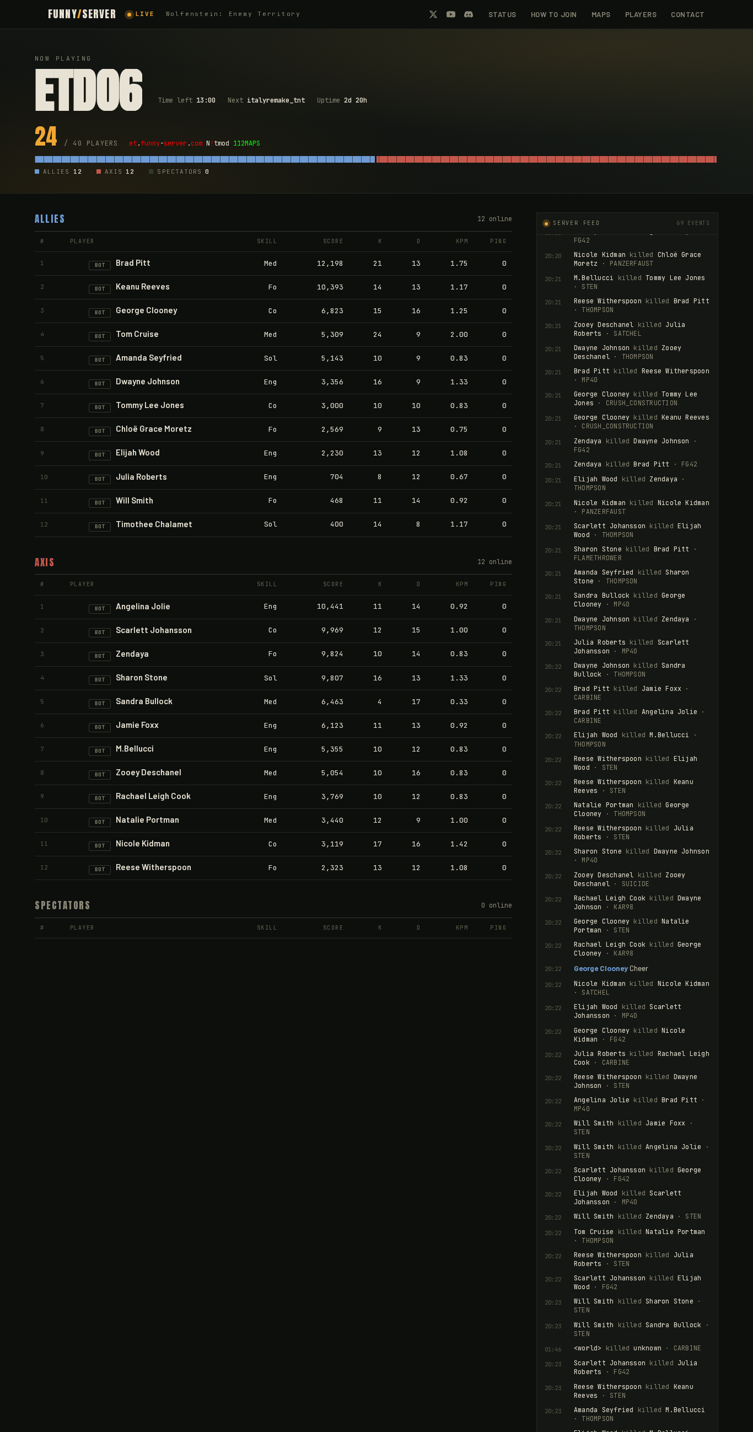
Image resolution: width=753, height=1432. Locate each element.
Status (502, 14)
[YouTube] (451, 14)
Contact (688, 14)
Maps (601, 14)
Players (641, 14)
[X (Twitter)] (433, 14)
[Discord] (468, 14)
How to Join (554, 14)
